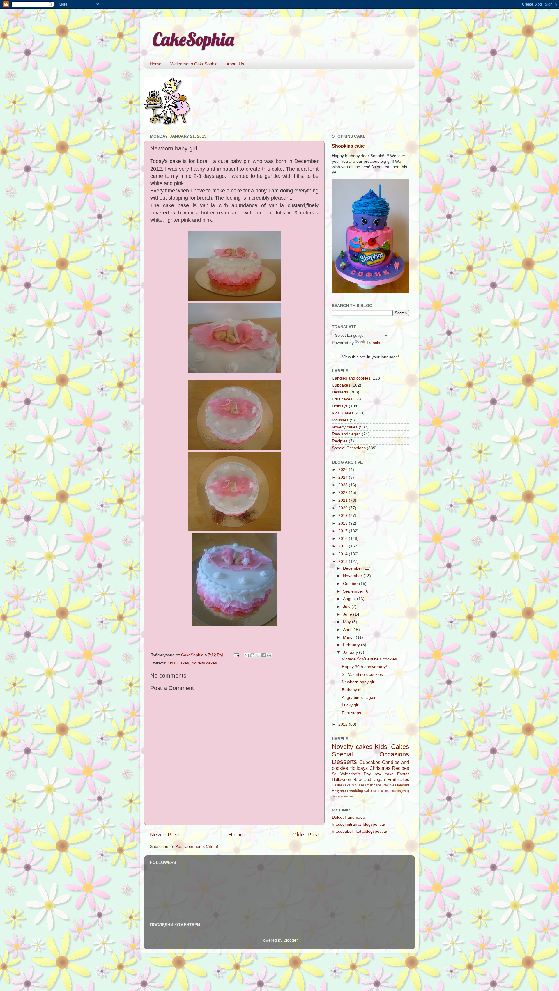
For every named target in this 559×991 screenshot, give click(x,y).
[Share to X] (258, 655)
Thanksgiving (399, 791)
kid (375, 791)
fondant (403, 785)
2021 (343, 500)
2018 (343, 523)
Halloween (341, 779)
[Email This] (247, 655)
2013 (343, 561)
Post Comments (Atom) (196, 846)
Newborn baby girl (358, 682)
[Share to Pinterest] (269, 655)
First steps (351, 713)
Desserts (340, 392)
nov (340, 796)
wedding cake (360, 791)
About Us (235, 63)
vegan (348, 796)
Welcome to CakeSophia (193, 63)
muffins (383, 791)
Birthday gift (353, 690)
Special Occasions (349, 448)
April (347, 629)
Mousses (340, 420)
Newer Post (164, 835)
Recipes (400, 768)
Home (155, 63)
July (347, 606)
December (353, 568)
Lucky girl (350, 705)
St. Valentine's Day (351, 774)
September (354, 591)
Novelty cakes (204, 663)
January (351, 652)
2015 (343, 546)
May (347, 622)
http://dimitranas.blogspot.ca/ (358, 824)
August (350, 599)
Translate (375, 343)
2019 (343, 515)
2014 (343, 554)
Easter (403, 774)
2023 (343, 485)
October (351, 584)
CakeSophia (193, 39)
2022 (343, 492)
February (352, 645)
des (334, 796)
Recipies (340, 441)
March (349, 637)
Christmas (379, 768)
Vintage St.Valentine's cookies (369, 659)
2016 (343, 538)
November (353, 576)
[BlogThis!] (252, 655)
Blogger (291, 940)
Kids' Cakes (178, 663)
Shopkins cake (348, 145)
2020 (343, 508)
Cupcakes (341, 385)
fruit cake (374, 785)
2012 (343, 724)
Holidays (340, 406)
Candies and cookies (351, 378)
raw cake (384, 774)
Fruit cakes (342, 399)
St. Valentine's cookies (362, 674)
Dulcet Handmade (348, 817)
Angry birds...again (359, 697)
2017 (343, 531)
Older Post (305, 835)
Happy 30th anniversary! (364, 667)
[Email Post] (236, 655)
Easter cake (341, 785)
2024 (343, 477)
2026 (343, 469)
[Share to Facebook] (263, 655)
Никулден (340, 791)
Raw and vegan (346, 434)
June (348, 614)
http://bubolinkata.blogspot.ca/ (359, 831)
